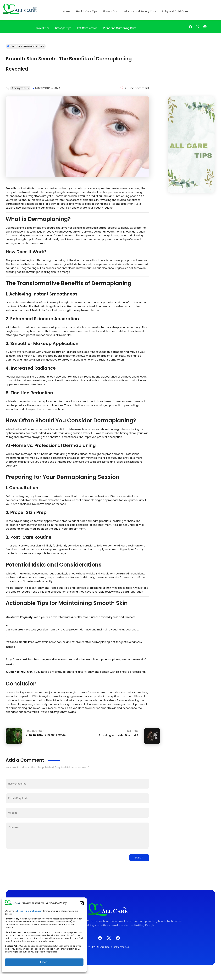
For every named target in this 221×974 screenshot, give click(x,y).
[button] (81, 903)
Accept (44, 962)
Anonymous (20, 88)
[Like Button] (121, 88)
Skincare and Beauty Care (27, 46)
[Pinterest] (205, 27)
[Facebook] (190, 27)
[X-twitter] (197, 27)
